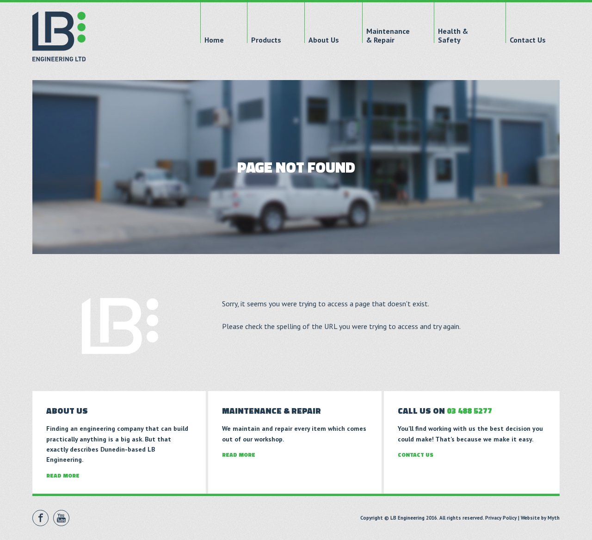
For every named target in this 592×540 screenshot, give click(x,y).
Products (266, 40)
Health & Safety (453, 35)
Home (214, 40)
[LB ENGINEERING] (59, 37)
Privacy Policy (501, 518)
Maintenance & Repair (388, 35)
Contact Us (528, 40)
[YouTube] (61, 518)
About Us (323, 40)
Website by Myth (540, 518)
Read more (63, 475)
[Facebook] (40, 518)
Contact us (415, 454)
